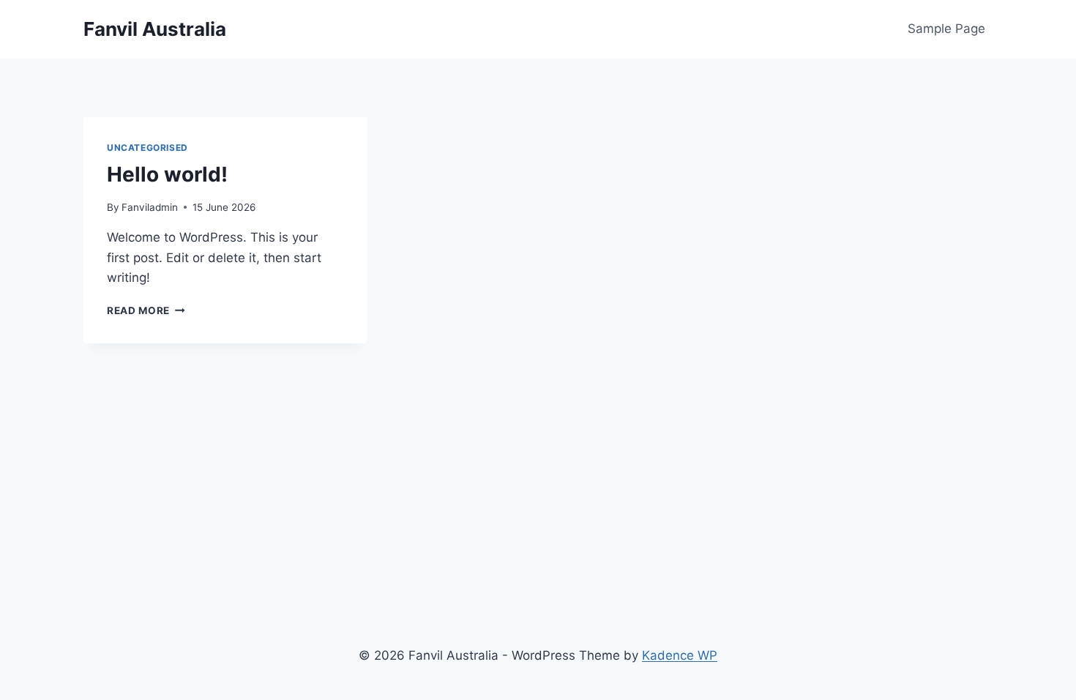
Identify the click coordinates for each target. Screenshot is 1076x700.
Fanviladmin (150, 207)
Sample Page (946, 28)
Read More (146, 310)
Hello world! (167, 174)
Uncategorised (147, 147)
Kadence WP (679, 655)
